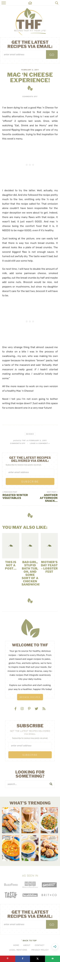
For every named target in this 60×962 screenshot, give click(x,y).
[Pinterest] (29, 708)
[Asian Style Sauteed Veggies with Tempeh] (49, 820)
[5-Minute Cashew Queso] (30, 848)
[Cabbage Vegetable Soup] (10, 848)
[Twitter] (37, 708)
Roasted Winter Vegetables (15, 495)
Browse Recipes (30, 697)
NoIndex (30, 434)
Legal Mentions (18, 950)
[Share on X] (37, 959)
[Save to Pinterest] (7, 959)
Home (16, 945)
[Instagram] (22, 708)
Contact (40, 945)
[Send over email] (52, 959)
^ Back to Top (29, 940)
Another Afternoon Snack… (49, 496)
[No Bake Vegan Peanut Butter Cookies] (49, 848)
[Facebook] (16, 708)
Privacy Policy (40, 950)
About (27, 945)
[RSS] (44, 708)
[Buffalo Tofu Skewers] (10, 820)
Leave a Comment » (40, 443)
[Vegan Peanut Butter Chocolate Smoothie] (30, 820)
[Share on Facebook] (22, 959)
